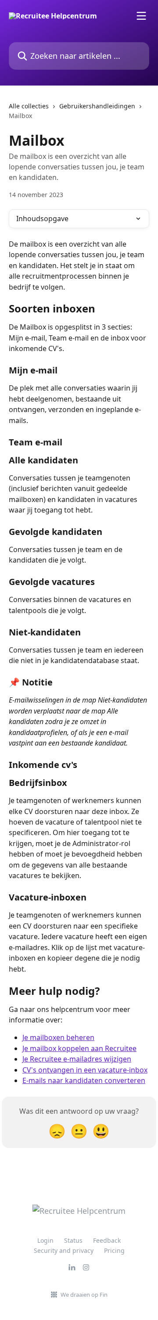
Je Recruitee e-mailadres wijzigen (76, 1059)
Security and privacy (63, 1250)
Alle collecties (29, 106)
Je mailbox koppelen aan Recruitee (79, 1048)
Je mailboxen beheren (58, 1037)
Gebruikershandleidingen (97, 106)
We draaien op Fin (84, 1294)
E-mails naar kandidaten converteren (83, 1080)
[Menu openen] (141, 16)
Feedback (107, 1240)
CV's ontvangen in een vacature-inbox (84, 1070)
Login (45, 1240)
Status (73, 1240)
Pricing (114, 1250)
